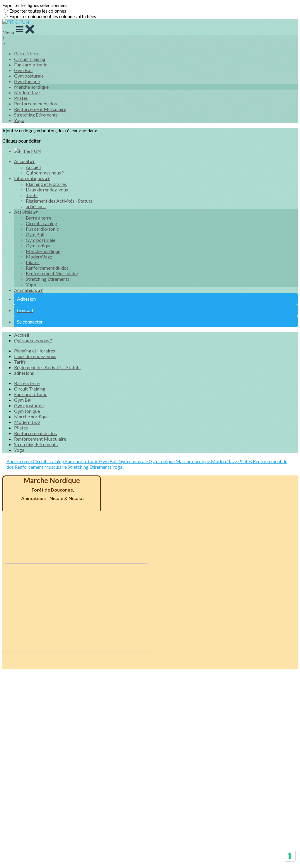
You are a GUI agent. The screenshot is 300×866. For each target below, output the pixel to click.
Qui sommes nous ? (45, 172)
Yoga (19, 120)
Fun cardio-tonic (30, 64)
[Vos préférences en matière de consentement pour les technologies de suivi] (289, 855)
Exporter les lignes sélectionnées (34, 5)
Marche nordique (31, 87)
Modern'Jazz (27, 92)
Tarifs (32, 195)
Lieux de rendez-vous (47, 189)
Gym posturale (29, 75)
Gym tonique (27, 81)
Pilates (21, 98)
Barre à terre (27, 53)
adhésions (36, 206)
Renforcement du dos (35, 103)
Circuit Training (29, 59)
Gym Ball (23, 70)
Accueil (33, 167)
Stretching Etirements (36, 114)
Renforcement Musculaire (40, 109)
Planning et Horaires (46, 184)
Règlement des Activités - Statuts (59, 200)
